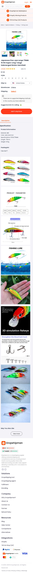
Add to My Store (16, 111)
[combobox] (19, 83)
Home (2, 25)
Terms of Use (5, 571)
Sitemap (24, 571)
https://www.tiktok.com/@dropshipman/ (3, 469)
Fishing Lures (25, 25)
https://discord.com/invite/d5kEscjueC (5, 469)
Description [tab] (5, 120)
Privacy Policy (15, 571)
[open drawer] (31, 2)
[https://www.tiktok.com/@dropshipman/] (3, 469)
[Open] (29, 83)
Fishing (18, 25)
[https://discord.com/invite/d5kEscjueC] (5, 469)
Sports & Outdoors (10, 25)
